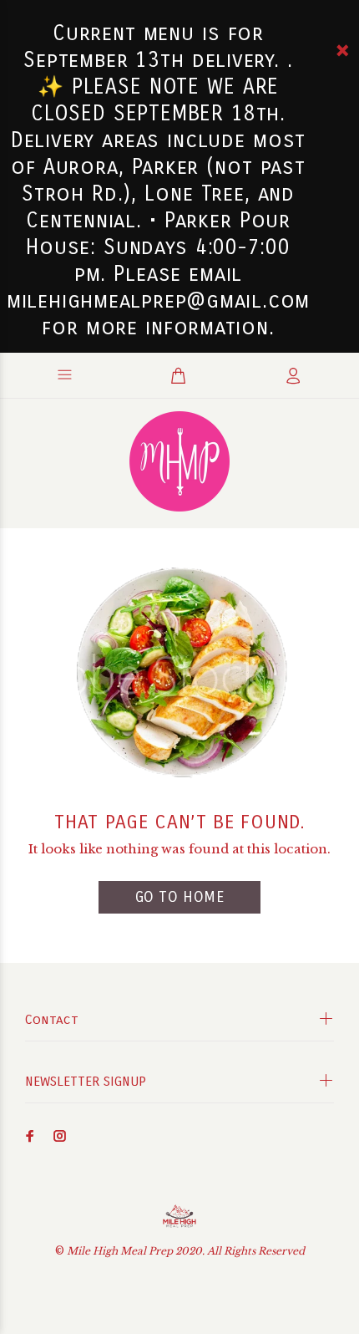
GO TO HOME (179, 897)
